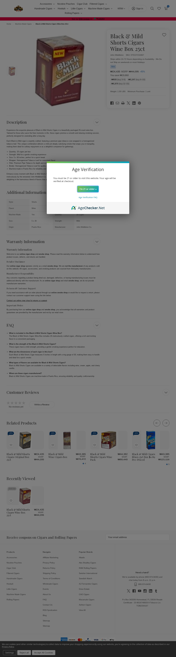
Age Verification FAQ (88, 197)
